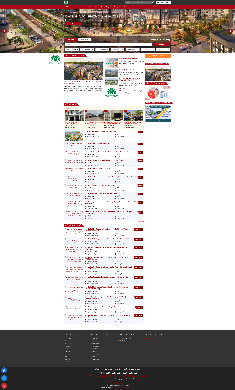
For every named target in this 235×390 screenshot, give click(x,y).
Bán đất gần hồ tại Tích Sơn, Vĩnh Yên (98, 168)
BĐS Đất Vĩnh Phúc (151, 338)
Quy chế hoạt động (125, 338)
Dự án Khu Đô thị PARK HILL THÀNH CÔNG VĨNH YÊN (130, 79)
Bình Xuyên (68, 343)
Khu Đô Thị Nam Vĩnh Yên (127, 70)
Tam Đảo (67, 348)
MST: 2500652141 (117, 383)
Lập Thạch (68, 359)
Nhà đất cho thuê (91, 7)
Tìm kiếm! (161, 44)
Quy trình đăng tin (125, 340)
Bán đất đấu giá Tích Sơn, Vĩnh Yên (97, 143)
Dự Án (126, 7)
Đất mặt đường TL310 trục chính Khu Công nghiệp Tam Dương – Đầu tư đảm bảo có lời (94, 124)
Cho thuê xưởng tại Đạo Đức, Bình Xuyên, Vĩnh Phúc (103, 307)
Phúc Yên (68, 340)
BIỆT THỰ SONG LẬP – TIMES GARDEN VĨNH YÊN (73, 123)
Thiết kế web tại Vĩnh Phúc (127, 387)
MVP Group (115, 387)
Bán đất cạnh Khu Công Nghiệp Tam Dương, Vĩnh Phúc (104, 160)
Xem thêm (141, 221)
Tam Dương (68, 346)
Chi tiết (73, 23)
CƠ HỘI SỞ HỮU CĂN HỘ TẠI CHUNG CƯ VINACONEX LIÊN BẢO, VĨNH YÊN (112, 124)
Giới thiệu (122, 88)
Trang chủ (70, 7)
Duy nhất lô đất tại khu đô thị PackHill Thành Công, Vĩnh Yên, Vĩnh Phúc (110, 152)
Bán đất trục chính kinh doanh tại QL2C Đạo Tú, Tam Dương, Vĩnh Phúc (109, 177)
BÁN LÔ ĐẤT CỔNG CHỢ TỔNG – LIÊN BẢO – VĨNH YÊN (133, 123)
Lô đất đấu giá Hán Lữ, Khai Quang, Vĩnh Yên (100, 131)
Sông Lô (67, 356)
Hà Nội (67, 362)
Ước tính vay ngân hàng (159, 56)
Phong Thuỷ (117, 7)
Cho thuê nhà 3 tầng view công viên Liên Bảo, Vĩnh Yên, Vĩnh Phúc (108, 239)
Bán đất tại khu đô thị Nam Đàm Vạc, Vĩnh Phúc (101, 193)
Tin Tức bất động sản (105, 7)
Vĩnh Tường (68, 354)
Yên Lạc (67, 351)
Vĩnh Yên (68, 338)
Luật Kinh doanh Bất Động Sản (128, 58)
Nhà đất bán (79, 7)
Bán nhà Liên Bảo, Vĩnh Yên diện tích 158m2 (100, 185)
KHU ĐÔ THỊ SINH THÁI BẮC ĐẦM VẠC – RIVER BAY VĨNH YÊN (82, 83)
